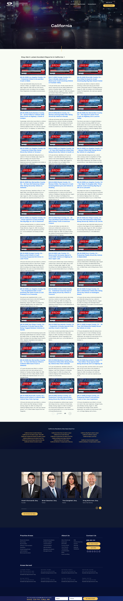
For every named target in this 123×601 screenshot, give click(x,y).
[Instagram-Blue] (92, 551)
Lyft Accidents (24, 551)
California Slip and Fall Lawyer (61, 440)
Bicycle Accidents (24, 540)
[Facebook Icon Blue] (88, 551)
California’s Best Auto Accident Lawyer (61, 432)
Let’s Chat (93, 547)
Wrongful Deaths (47, 551)
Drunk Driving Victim (25, 549)
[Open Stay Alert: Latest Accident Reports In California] (64, 57)
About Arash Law (66, 540)
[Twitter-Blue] (90, 551)
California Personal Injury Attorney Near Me (33, 440)
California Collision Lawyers (90, 434)
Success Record (92, 4)
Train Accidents (47, 543)
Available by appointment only (28, 574)
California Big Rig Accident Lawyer (90, 432)
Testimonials (65, 549)
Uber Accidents (47, 547)
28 (65, 413)
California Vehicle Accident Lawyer (33, 441)
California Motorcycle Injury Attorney (61, 438)
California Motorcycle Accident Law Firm (33, 438)
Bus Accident (23, 543)
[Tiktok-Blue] (95, 551)
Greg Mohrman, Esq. (90, 500)
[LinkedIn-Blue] (99, 551)
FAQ (75, 540)
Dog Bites (22, 547)
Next (100, 508)
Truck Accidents (47, 545)
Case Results (65, 547)
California (51, 429)
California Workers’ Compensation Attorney (61, 441)
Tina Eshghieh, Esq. (69, 500)
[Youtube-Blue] (97, 551)
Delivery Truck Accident (26, 545)
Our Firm (72, 4)
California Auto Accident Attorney (33, 432)
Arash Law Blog (65, 554)
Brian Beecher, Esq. (49, 500)
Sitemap (76, 545)
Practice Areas (81, 4)
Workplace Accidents (48, 549)
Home (67, 4)
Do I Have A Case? (93, 543)
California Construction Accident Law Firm (61, 436)
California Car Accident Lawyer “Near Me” (33, 434)
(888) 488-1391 (90, 540)
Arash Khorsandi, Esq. (29, 500)
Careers (76, 543)
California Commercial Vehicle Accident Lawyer (33, 436)
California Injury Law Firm (89, 436)
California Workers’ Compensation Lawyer (90, 441)
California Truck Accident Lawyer (89, 440)
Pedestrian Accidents (48, 540)
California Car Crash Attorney (61, 434)
